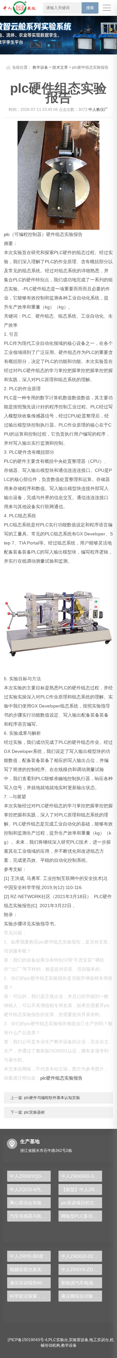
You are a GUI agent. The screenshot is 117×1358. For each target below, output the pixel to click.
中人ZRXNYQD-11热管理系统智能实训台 (30, 1176)
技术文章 (60, 67)
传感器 (38, 415)
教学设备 (40, 67)
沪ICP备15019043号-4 (27, 1340)
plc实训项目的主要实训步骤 (81, 1202)
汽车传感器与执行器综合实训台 (30, 1216)
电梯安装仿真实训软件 (30, 1269)
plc (7, 234)
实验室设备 (78, 1340)
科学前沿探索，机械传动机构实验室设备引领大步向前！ (30, 1296)
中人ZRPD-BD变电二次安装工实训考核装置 (30, 1256)
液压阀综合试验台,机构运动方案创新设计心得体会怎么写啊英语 (81, 1296)
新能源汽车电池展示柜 (81, 1282)
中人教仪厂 (98, 109)
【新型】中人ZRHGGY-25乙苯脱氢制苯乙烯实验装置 (81, 1189)
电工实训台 (99, 1340)
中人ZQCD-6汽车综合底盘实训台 (30, 1189)
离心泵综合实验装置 (30, 1202)
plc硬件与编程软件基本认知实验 (51, 1097)
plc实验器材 (34, 1112)
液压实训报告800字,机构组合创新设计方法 (30, 1282)
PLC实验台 (58, 1340)
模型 (13, 415)
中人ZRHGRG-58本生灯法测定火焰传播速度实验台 (81, 1176)
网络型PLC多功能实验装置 (81, 1216)
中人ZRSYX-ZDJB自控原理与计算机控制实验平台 (81, 1269)
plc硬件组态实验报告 (61, 1078)
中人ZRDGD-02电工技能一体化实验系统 (81, 1256)
